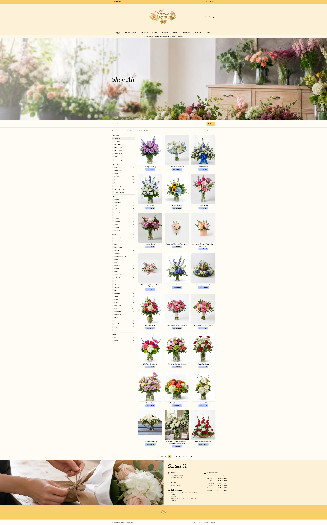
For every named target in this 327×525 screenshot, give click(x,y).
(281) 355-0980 (117, 2)
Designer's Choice (130, 32)
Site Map (213, 522)
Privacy (200, 522)
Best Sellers (144, 32)
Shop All (118, 32)
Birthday (154, 32)
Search (212, 124)
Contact (212, 2)
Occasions (198, 32)
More (208, 32)
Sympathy (165, 32)
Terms (194, 522)
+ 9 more (173, 500)
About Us (204, 2)
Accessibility (206, 522)
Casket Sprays (186, 32)
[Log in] (209, 17)
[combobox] (207, 131)
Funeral (175, 32)
